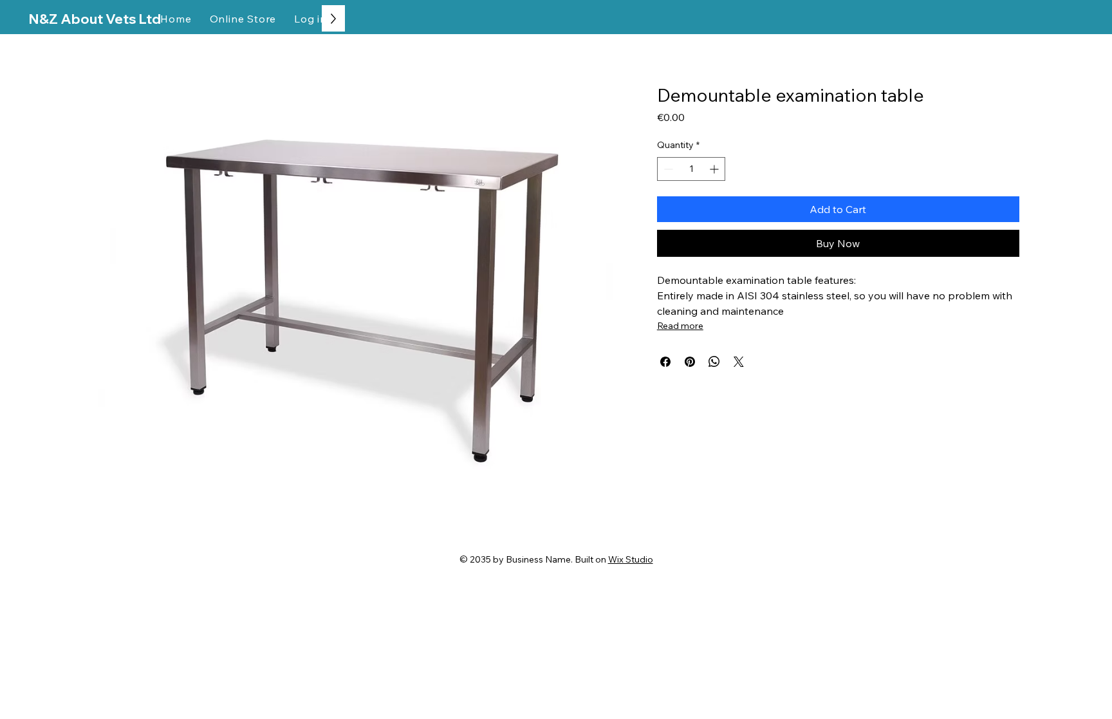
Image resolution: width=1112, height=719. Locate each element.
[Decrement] (667, 169)
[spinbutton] (691, 169)
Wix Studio (630, 559)
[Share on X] (738, 361)
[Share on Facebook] (665, 361)
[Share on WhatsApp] (714, 361)
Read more (680, 325)
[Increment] (715, 169)
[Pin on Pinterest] (690, 361)
